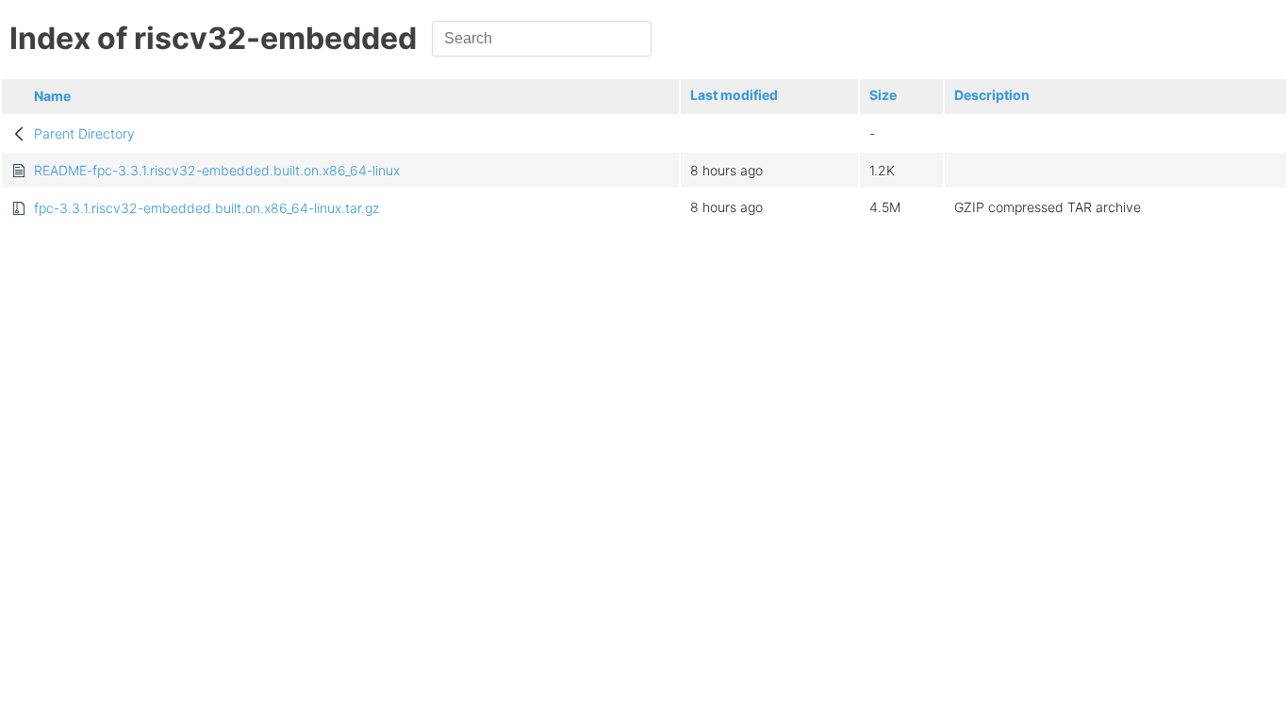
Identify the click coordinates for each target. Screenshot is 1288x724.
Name (52, 96)
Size (883, 95)
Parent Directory (84, 133)
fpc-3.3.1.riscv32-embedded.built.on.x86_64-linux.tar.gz (206, 208)
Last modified (734, 95)
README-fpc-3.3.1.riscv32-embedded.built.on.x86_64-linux (217, 170)
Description (992, 95)
